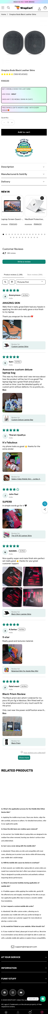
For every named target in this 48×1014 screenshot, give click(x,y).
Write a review (24, 261)
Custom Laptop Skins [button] (19, 346)
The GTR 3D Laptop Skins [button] (21, 535)
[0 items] (45, 7)
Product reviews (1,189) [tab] (13, 275)
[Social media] (44, 509)
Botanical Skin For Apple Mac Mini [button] (24, 671)
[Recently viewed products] (44, 503)
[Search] (8, 7)
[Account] (18, 1012)
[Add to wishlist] (19, 198)
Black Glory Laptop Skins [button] (21, 614)
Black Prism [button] (15, 743)
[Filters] (12, 282)
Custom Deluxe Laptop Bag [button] (22, 420)
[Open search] (5, 282)
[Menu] (3, 7)
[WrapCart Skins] (24, 7)
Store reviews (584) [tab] (34, 275)
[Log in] (39, 9)
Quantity (4, 118)
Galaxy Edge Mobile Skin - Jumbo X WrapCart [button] (25, 479)
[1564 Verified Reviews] (24, 157)
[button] (44, 515)
